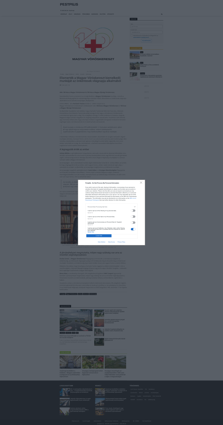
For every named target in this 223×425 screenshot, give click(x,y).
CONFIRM (99, 235)
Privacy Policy (121, 242)
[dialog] (111, 212)
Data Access (111, 242)
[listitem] (111, 207)
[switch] (133, 210)
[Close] (141, 183)
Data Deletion (101, 242)
